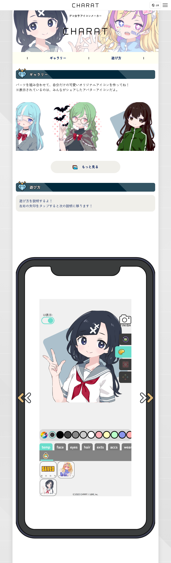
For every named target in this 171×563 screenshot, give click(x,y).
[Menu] (165, 5)
